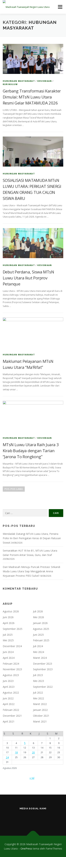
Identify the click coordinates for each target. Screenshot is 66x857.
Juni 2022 (8, 698)
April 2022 (8, 704)
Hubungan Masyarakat (19, 81)
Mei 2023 (38, 681)
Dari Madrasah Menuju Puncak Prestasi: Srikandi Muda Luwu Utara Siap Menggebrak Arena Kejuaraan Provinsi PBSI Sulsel (31, 571)
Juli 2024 (38, 646)
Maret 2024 (40, 657)
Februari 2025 (41, 640)
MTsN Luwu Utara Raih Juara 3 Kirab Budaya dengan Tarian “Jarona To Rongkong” (31, 450)
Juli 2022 (38, 692)
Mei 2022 (38, 698)
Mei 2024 (38, 652)
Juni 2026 (8, 617)
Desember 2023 (42, 663)
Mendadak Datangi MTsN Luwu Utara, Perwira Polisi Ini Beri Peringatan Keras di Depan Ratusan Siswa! (32, 538)
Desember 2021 (12, 715)
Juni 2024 (8, 652)
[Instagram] (15, 818)
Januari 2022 (40, 710)
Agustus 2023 (11, 675)
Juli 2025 (8, 634)
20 (33, 752)
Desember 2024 (12, 646)
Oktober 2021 (41, 715)
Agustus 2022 (11, 692)
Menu (60, 6)
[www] (33, 818)
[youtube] (42, 818)
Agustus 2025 (41, 629)
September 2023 (43, 669)
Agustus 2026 (11, 611)
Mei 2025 (8, 640)
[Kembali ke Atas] (33, 835)
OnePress (26, 848)
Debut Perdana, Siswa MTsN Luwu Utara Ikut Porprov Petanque (28, 278)
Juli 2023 (38, 675)
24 (7, 757)
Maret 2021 (40, 721)
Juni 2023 (8, 681)
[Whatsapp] (51, 818)
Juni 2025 (38, 634)
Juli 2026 (38, 611)
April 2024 (8, 657)
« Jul (32, 778)
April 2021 (8, 721)
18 (16, 752)
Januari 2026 (40, 623)
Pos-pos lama (14, 489)
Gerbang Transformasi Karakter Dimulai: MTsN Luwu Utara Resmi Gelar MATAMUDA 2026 (32, 97)
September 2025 (12, 629)
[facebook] (24, 818)
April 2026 (8, 623)
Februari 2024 (11, 663)
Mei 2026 (38, 617)
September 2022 (43, 686)
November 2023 (12, 669)
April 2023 (8, 686)
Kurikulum (10, 84)
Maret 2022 (40, 704)
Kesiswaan (44, 81)
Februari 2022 (11, 710)
